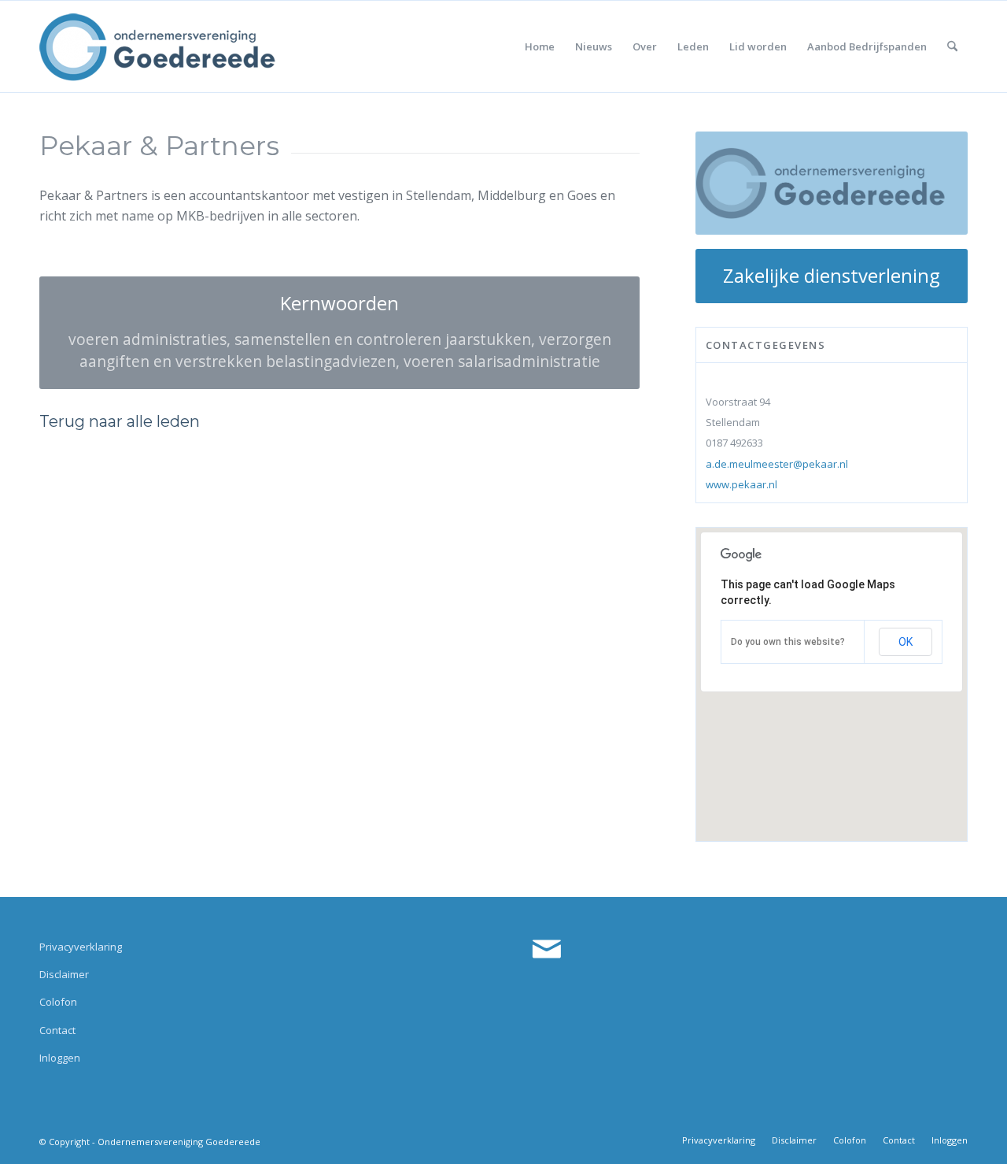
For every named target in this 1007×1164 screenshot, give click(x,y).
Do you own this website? (788, 641)
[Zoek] (952, 46)
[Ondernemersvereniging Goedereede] (157, 46)
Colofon (58, 1002)
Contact (57, 1030)
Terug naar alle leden (119, 421)
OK (905, 642)
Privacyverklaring (80, 947)
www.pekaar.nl (741, 484)
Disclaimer (64, 974)
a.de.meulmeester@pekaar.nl (777, 464)
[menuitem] (540, 46)
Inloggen (59, 1058)
